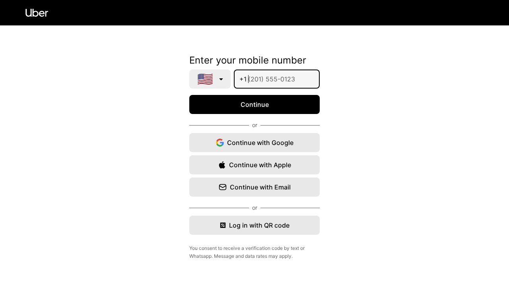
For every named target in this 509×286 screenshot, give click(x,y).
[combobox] (210, 79)
